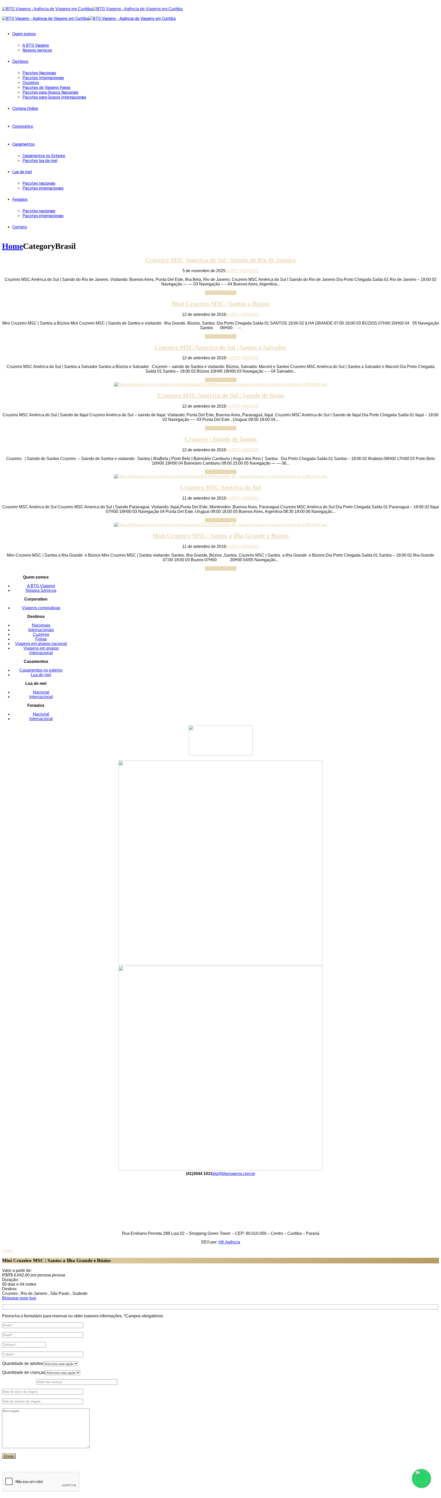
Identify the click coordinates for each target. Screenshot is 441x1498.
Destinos (20, 61)
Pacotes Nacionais (39, 73)
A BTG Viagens (35, 45)
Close (7, 1251)
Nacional (41, 692)
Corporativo (22, 126)
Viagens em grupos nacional (41, 643)
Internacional (41, 697)
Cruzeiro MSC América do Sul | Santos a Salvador (220, 347)
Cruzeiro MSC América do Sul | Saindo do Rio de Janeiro (220, 260)
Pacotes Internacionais (43, 77)
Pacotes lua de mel (39, 160)
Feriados (20, 199)
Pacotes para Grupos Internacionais (54, 97)
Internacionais (41, 630)
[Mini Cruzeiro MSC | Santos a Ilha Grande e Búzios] (220, 525)
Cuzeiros (41, 634)
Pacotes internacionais (43, 188)
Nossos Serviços (41, 590)
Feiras (41, 639)
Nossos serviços (37, 50)
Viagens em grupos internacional (41, 650)
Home (12, 246)
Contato (19, 227)
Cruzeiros (30, 82)
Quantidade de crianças (23, 1372)
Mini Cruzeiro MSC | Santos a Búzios (221, 303)
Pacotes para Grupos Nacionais (50, 92)
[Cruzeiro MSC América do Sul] (220, 476)
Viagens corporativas (41, 608)
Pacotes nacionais (38, 183)
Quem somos (24, 33)
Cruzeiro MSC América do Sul (220, 487)
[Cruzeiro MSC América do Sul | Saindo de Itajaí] (220, 384)
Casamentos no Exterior (43, 155)
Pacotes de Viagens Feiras (46, 87)
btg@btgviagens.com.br (233, 1173)
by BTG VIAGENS (242, 271)
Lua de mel (22, 171)
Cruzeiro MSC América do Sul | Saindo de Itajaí (220, 395)
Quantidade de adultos (22, 1363)
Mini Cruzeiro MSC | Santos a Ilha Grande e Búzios (221, 535)
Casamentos (23, 144)
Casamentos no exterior (41, 670)
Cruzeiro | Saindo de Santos (221, 439)
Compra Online (25, 108)
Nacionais (41, 625)
